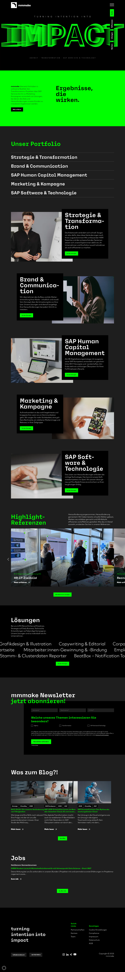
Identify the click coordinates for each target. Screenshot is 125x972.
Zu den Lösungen (71, 253)
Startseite (22, 649)
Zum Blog (62, 838)
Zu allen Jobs (62, 891)
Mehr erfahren (17, 109)
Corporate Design (99, 644)
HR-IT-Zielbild (25, 578)
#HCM (60, 806)
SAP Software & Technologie (44, 192)
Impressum (93, 936)
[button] (4, 968)
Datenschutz (94, 940)
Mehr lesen (15, 829)
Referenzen (112, 24)
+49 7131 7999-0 (35, 954)
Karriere (112, 46)
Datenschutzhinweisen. (102, 735)
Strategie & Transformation (44, 157)
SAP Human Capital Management (49, 175)
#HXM (31, 806)
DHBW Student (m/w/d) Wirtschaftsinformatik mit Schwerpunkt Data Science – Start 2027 (51, 868)
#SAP (65, 806)
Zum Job (14, 879)
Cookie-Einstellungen (98, 930)
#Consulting (23, 806)
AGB (91, 943)
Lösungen (112, 35)
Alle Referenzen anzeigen (62, 594)
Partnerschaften (77, 930)
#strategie (15, 806)
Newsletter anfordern (41, 742)
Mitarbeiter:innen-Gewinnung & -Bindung (83, 649)
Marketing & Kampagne (38, 184)
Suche (112, 13)
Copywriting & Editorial (50, 644)
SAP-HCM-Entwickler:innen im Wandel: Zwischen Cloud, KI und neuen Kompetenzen (60, 811)
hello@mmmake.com (19, 954)
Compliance (94, 933)
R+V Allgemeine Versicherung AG (27, 574)
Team (73, 936)
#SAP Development (50, 806)
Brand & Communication (39, 166)
